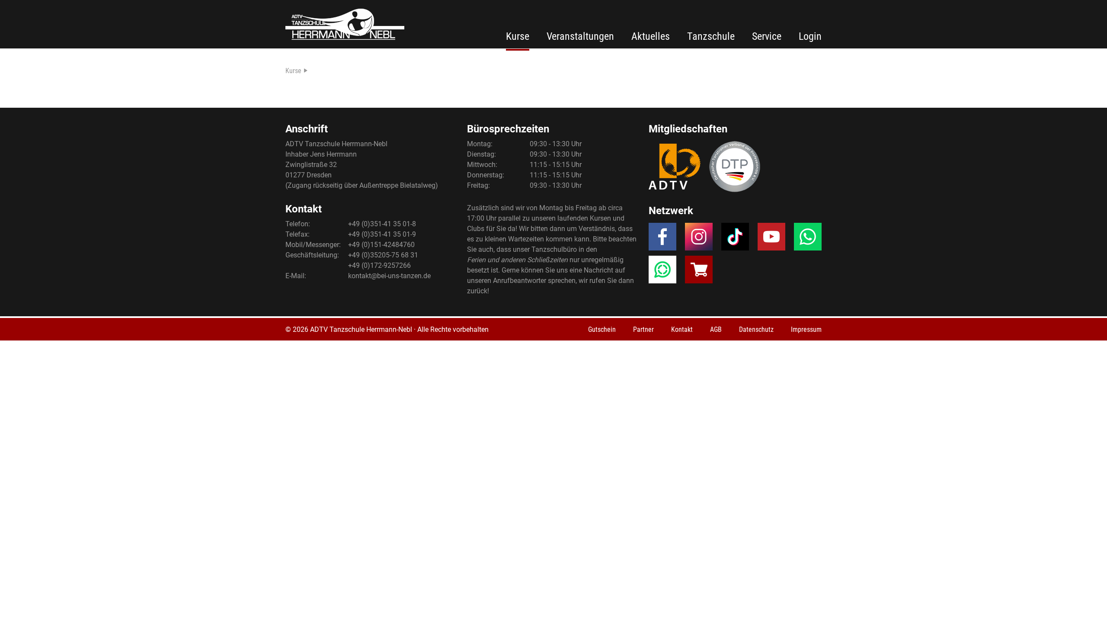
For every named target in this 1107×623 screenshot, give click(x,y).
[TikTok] (735, 239)
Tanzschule (711, 36)
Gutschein (602, 329)
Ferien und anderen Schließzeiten (517, 260)
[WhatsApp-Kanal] (662, 272)
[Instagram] (699, 239)
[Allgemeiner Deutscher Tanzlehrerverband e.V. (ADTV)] (675, 166)
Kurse (517, 36)
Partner (643, 329)
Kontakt (682, 329)
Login (810, 36)
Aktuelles (650, 36)
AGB (716, 329)
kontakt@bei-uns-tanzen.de (389, 276)
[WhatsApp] (808, 239)
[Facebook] (662, 239)
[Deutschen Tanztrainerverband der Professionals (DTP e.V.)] (734, 166)
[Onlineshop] (699, 272)
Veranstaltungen (580, 36)
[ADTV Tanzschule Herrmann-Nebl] (344, 24)
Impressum (806, 329)
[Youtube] (771, 239)
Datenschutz (756, 329)
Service (766, 36)
